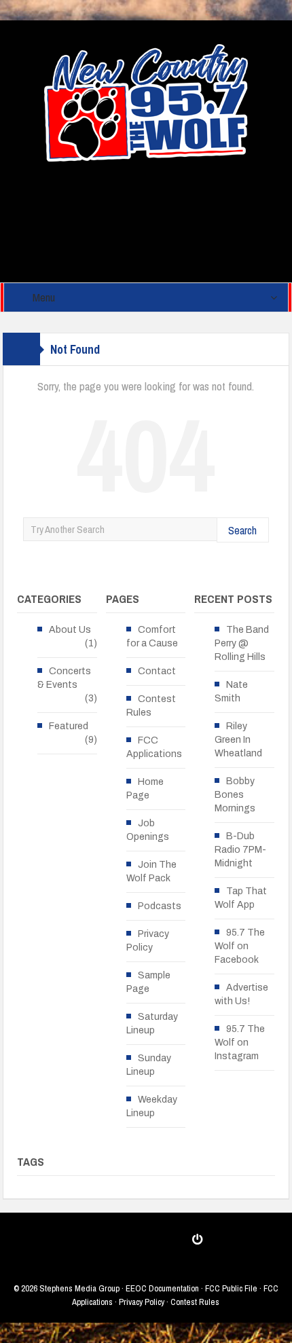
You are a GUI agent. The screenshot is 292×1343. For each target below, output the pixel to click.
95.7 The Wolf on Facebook (240, 946)
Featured (68, 726)
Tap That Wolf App (241, 898)
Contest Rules (151, 706)
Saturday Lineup (152, 1023)
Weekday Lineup (151, 1106)
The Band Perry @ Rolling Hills (242, 643)
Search (242, 530)
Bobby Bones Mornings (235, 794)
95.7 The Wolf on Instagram (240, 1042)
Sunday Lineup (148, 1065)
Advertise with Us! (241, 994)
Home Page (145, 789)
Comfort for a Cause (152, 636)
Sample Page (148, 982)
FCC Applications (154, 747)
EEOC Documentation (162, 1288)
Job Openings (147, 830)
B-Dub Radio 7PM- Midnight (240, 849)
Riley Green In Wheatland (238, 739)
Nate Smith (231, 691)
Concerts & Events (64, 678)
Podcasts (159, 906)
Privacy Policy (147, 941)
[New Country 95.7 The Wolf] (146, 102)
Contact (157, 671)
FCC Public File (231, 1288)
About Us (70, 630)
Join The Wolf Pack (151, 871)
